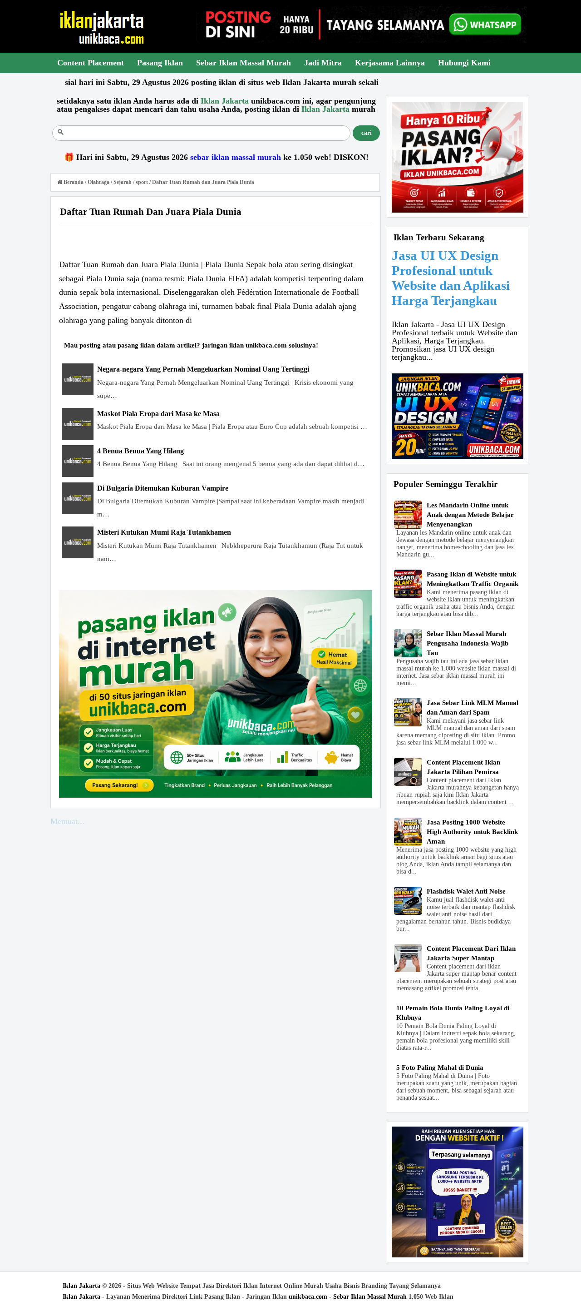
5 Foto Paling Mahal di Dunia (439, 1067)
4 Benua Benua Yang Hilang (140, 451)
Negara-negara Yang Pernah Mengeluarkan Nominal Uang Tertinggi (203, 369)
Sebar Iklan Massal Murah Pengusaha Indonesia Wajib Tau (467, 643)
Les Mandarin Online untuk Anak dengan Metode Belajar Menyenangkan (470, 515)
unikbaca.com (308, 1296)
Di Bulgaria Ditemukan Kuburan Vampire (162, 488)
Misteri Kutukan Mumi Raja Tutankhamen (164, 532)
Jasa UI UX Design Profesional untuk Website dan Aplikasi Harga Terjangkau (451, 278)
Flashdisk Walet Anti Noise (466, 891)
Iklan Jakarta (81, 1285)
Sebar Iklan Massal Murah (370, 1296)
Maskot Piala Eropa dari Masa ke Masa (158, 413)
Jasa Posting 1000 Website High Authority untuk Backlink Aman (472, 832)
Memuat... (67, 821)
